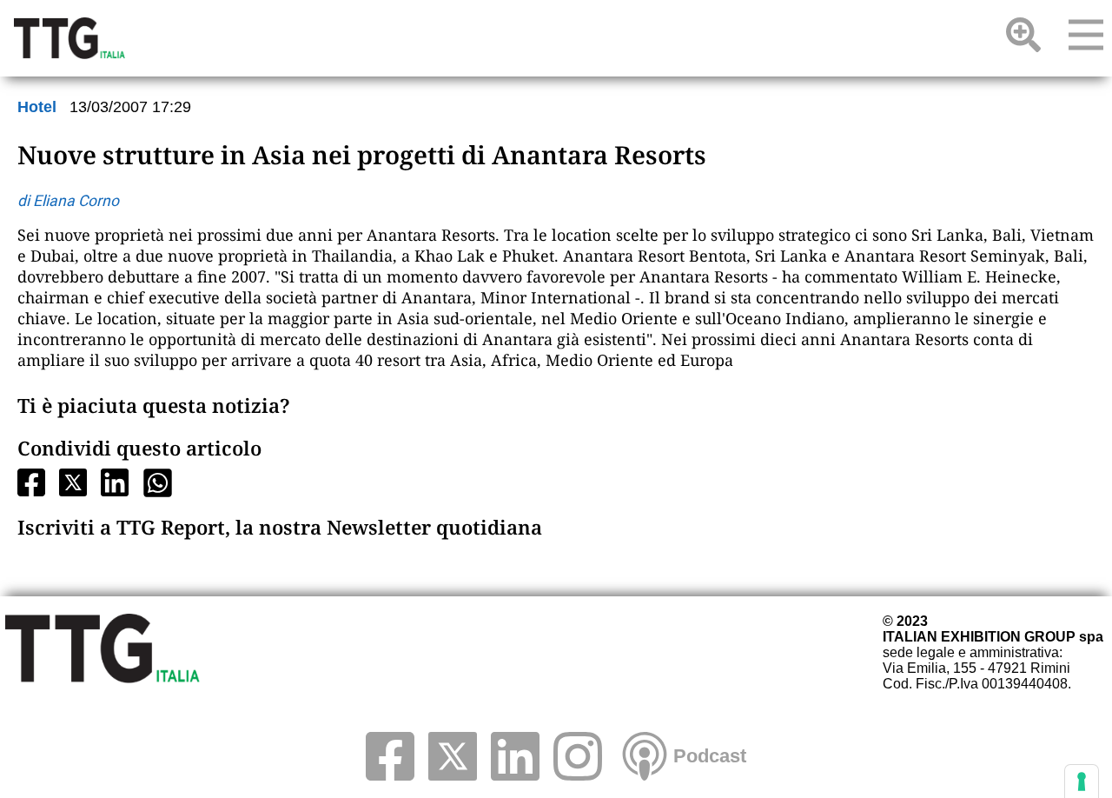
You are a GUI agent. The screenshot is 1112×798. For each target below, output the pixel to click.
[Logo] (69, 38)
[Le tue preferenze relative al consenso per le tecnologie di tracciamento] (1081, 781)
